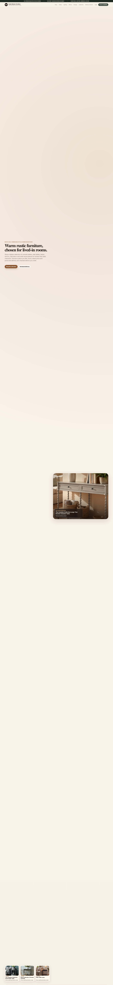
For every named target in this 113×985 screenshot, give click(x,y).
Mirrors (70, 4)
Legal (96, 4)
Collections (81, 4)
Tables (60, 4)
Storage (75, 4)
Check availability (103, 4)
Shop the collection (11, 266)
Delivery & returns (89, 4)
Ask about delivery (24, 266)
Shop (56, 4)
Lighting (65, 4)
